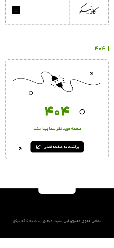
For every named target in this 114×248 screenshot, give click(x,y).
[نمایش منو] (16, 10)
